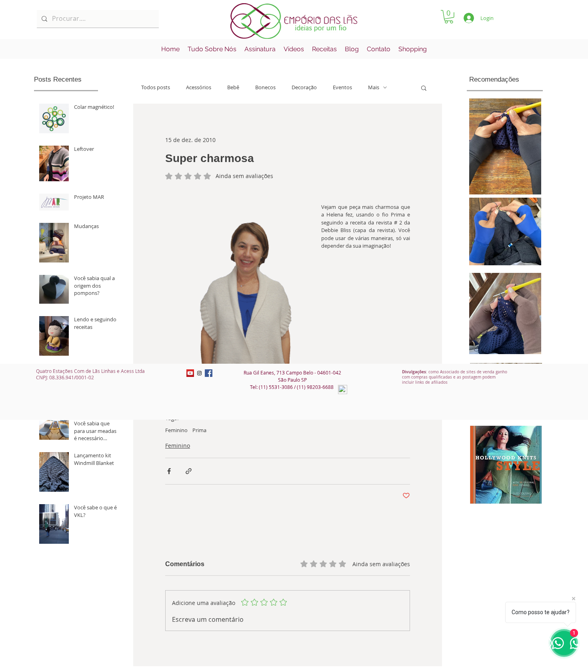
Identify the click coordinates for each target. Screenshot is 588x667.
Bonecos (265, 87)
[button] (449, 17)
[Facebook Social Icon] (208, 373)
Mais (373, 87)
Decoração (304, 87)
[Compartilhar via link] (188, 471)
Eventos (342, 87)
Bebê (233, 87)
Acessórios (198, 87)
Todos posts (155, 87)
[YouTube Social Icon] (190, 373)
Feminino (176, 430)
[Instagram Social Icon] (199, 373)
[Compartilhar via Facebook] (169, 471)
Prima (199, 430)
